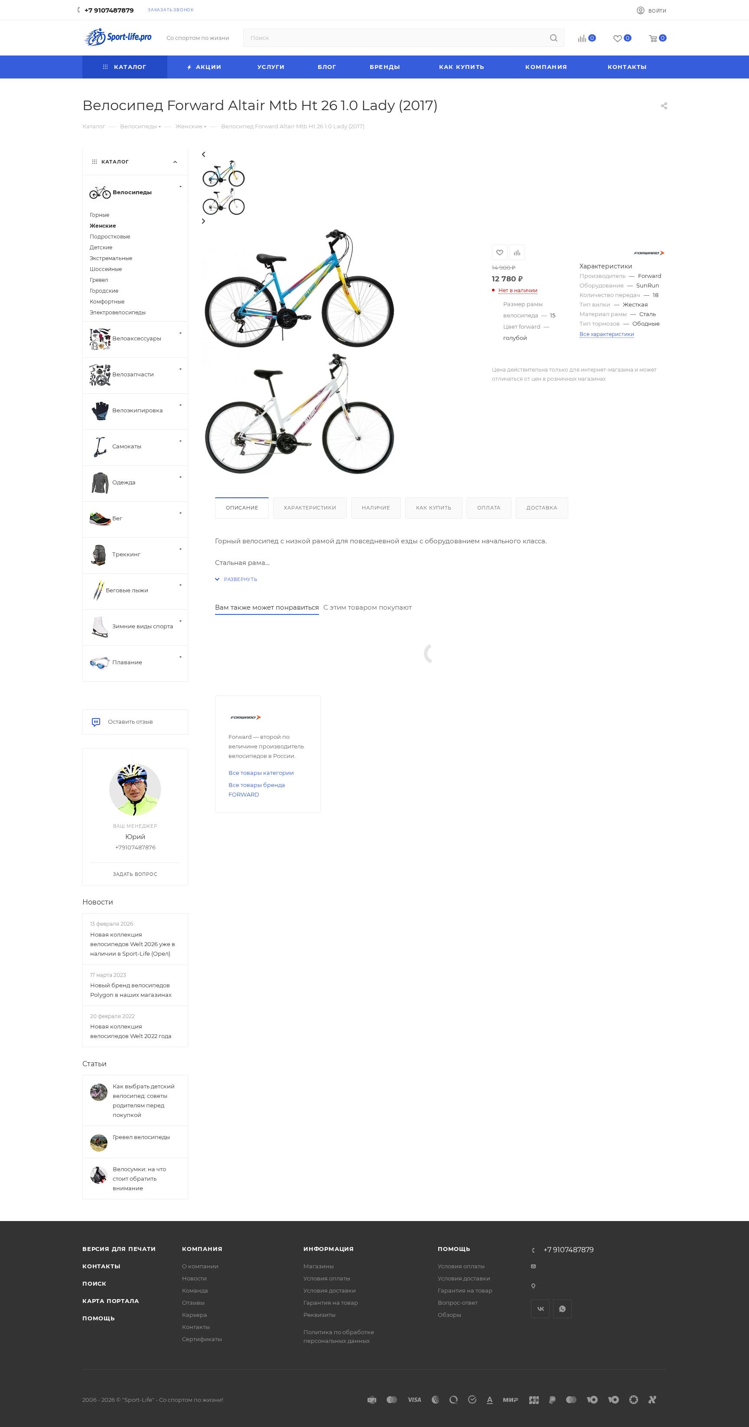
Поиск (94, 1283)
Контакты (101, 1266)
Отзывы (193, 1302)
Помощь (98, 1318)
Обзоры (449, 1314)
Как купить (434, 508)
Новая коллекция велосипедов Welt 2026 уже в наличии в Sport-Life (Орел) (132, 944)
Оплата (489, 508)
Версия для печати (119, 1248)
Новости (97, 902)
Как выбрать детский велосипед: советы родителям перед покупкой (144, 1100)
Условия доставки (329, 1290)
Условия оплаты (326, 1278)
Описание (242, 508)
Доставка (542, 508)
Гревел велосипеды (141, 1136)
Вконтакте (540, 1309)
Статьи (94, 1064)
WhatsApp (562, 1309)
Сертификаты (202, 1339)
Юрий (135, 837)
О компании (200, 1266)
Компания (202, 1248)
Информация (328, 1248)
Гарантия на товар (330, 1302)
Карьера (194, 1314)
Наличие (376, 508)
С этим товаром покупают (367, 607)
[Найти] (553, 38)
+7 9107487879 (109, 10)
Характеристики (310, 508)
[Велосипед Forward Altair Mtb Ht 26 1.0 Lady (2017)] (299, 288)
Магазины (318, 1266)
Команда (195, 1290)
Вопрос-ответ (458, 1302)
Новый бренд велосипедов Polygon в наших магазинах (131, 990)
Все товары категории (261, 772)
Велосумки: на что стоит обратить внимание (139, 1179)
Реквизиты (319, 1314)
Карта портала (110, 1300)
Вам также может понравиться (267, 607)
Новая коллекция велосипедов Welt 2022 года (131, 1031)
